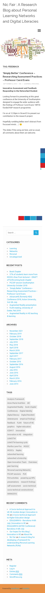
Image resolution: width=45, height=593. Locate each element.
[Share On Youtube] (21, 218)
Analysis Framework (15, 399)
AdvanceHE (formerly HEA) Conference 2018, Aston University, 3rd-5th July (21, 299)
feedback (11, 423)
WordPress (15, 588)
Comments (16, 574)
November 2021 (16, 331)
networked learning (15, 454)
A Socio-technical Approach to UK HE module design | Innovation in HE (22, 512)
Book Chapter (15, 271)
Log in (12, 569)
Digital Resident (27, 415)
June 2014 (14, 384)
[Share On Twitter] (33, 218)
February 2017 (15, 359)
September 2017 (16, 353)
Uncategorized (16, 257)
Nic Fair (13, 537)
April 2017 (14, 356)
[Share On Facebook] (39, 218)
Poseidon (26, 588)
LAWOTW (11, 438)
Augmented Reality (15, 407)
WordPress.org (16, 577)
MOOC (26, 446)
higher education (24, 427)
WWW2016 (12, 494)
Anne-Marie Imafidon (16, 403)
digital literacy (13, 415)
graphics (11, 427)
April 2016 (14, 375)
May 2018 (14, 345)
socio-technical (29, 486)
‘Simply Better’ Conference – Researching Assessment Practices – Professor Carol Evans (22, 77)
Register (13, 566)
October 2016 (15, 361)
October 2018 (15, 336)
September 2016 (16, 364)
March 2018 (15, 350)
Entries (14, 571)
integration (27, 434)
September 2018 (16, 339)
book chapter (30, 407)
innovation (20, 430)
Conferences (12, 411)
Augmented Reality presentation (23, 305)
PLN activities (13, 478)
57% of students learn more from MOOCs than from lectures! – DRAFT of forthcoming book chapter (22, 277)
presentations (13, 482)
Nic (20, 84)
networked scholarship (16, 458)
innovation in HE (14, 434)
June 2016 (14, 373)
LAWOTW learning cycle (17, 442)
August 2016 (15, 367)
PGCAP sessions (14, 474)
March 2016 (15, 378)
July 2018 (14, 342)
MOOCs (10, 450)
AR (28, 403)
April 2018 (14, 348)
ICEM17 (10, 430)
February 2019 (15, 334)
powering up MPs (28, 478)
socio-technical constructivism (20, 490)
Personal (35, 84)
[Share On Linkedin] (27, 218)
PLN (24, 474)
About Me (28, 534)
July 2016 (14, 370)
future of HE (29, 423)
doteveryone (12, 419)
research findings (28, 482)
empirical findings (27, 419)
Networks (14, 251)
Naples (19, 450)
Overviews (32, 462)
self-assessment (14, 486)
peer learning (12, 466)
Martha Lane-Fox (14, 446)
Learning (27, 84)
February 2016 (15, 381)
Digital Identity (26, 411)
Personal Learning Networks (19, 470)
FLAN (19, 423)
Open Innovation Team (16, 462)
